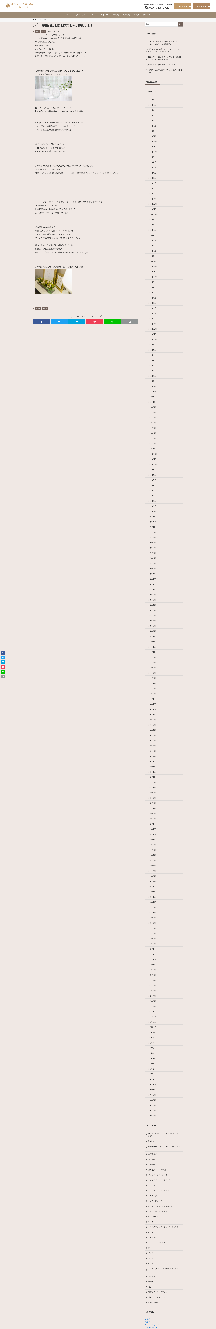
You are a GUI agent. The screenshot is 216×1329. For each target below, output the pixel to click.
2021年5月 (152, 428)
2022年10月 (152, 339)
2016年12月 (152, 704)
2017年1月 (152, 699)
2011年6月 (152, 1048)
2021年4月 (152, 433)
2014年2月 (152, 881)
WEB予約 (201, 6)
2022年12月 (152, 329)
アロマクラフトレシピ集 (157, 1175)
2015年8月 (152, 787)
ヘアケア (151, 1258)
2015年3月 (152, 813)
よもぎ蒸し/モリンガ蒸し (158, 1169)
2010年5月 (152, 1115)
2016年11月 (152, 709)
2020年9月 (152, 469)
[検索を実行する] (180, 24)
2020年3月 (152, 501)
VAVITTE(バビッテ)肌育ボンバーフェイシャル (164, 1147)
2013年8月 (152, 912)
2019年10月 (152, 527)
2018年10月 (152, 589)
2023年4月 (152, 308)
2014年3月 (152, 876)
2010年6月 (152, 1110)
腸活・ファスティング (157, 1297)
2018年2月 (152, 631)
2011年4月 (152, 1058)
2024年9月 (152, 219)
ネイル (150, 1222)
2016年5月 (152, 740)
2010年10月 (152, 1089)
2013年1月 (152, 949)
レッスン (151, 1276)
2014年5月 (152, 865)
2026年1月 (152, 136)
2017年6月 (152, 673)
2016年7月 (152, 730)
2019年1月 (152, 573)
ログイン (148, 1319)
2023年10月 (152, 276)
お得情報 (151, 1159)
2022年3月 (152, 376)
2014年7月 (152, 855)
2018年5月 (152, 615)
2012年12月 (152, 954)
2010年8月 (152, 1100)
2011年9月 (152, 1032)
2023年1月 (152, 323)
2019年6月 (152, 547)
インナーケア (153, 1195)
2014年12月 (152, 829)
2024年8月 (152, 224)
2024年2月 (152, 256)
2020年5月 (152, 490)
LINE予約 (182, 6)
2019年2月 (152, 568)
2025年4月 (152, 183)
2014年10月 (152, 839)
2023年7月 (152, 292)
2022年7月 (152, 355)
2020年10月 (152, 464)
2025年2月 (152, 193)
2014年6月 (152, 860)
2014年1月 (152, 886)
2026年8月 (152, 99)
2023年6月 (152, 297)
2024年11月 (152, 209)
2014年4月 (152, 871)
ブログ (38, 31)
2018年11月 (152, 584)
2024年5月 (152, 240)
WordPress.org (151, 1327)
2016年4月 (152, 745)
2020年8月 (152, 475)
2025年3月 (152, 188)
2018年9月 (152, 594)
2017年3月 (152, 688)
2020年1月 (152, 511)
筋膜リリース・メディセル (158, 1292)
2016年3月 (152, 751)
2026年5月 (152, 115)
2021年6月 (152, 422)
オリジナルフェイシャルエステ (160, 1206)
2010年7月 (152, 1105)
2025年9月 (152, 157)
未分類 (150, 1281)
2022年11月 (152, 334)
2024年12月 (152, 204)
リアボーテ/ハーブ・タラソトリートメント (164, 1269)
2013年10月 (152, 902)
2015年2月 (152, 818)
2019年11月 (152, 521)
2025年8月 (152, 162)
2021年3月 (152, 438)
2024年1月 (152, 261)
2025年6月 (152, 172)
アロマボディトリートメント (159, 1180)
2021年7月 (152, 417)
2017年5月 (152, 678)
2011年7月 (152, 1043)
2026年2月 (152, 131)
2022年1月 (152, 386)
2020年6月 (152, 485)
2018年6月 (152, 610)
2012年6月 (152, 985)
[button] (41, 321)
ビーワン (151, 1232)
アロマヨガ (152, 1185)
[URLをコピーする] (129, 321)
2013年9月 (152, 907)
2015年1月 (152, 824)
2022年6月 (152, 360)
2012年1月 (152, 1011)
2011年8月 (152, 1037)
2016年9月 (152, 719)
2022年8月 (152, 350)
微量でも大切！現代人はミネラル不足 (161, 64)
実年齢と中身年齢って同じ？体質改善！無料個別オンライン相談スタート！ (163, 58)
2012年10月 (152, 964)
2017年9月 (152, 657)
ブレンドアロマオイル (156, 1242)
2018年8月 (152, 600)
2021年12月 (152, 391)
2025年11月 (152, 146)
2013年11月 (152, 897)
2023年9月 (152, 282)
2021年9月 (152, 407)
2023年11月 (152, 271)
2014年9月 (152, 844)
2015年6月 (152, 798)
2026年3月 (152, 125)
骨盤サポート (153, 1302)
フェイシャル (153, 1237)
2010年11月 (152, 1084)
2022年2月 (152, 381)
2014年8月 (152, 850)
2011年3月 (152, 1063)
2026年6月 (152, 110)
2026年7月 (152, 105)
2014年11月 (152, 834)
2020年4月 (152, 495)
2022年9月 (152, 344)
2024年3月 (152, 250)
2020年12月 (152, 454)
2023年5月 (152, 303)
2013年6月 (152, 923)
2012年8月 (152, 975)
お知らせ (151, 1164)
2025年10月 (152, 151)
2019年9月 (152, 532)
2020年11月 (152, 459)
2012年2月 (152, 1006)
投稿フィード (150, 1322)
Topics (151, 1141)
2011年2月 (152, 1069)
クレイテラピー (154, 1216)
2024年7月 (152, 230)
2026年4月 (152, 120)
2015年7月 (152, 792)
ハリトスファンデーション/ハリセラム (163, 1227)
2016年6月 (152, 735)
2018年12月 (152, 579)
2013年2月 (152, 943)
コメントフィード (152, 1324)
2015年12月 (152, 766)
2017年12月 (152, 641)
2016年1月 (152, 761)
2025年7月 (152, 167)
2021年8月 (152, 412)
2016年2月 (152, 756)
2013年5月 (152, 928)
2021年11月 (152, 396)
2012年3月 (152, 1001)
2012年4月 (152, 996)
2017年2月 (152, 693)
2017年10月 (152, 652)
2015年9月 (152, 782)
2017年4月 (152, 683)
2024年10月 (152, 214)
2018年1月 (152, 636)
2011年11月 (152, 1022)
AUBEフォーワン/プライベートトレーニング (164, 1134)
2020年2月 (152, 506)
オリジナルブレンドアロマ (158, 1211)
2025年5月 (152, 178)
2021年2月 (152, 443)
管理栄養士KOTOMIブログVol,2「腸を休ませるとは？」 (164, 71)
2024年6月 (152, 235)
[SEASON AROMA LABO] (19, 5)
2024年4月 (152, 245)
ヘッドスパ (152, 1263)
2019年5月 (152, 553)
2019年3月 (152, 563)
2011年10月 (152, 1027)
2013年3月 (152, 938)
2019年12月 (152, 516)
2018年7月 (152, 605)
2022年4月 (152, 370)
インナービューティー (157, 1201)
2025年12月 (152, 141)
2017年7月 (152, 667)
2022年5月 (152, 365)
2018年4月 (152, 620)
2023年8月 (152, 287)
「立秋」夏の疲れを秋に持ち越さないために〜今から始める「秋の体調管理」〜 (162, 42)
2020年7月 (152, 480)
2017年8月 (152, 662)
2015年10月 (152, 777)
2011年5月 (152, 1053)
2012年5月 (152, 990)
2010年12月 (152, 1079)
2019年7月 (152, 542)
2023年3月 (152, 313)
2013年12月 (152, 891)
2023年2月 (152, 318)
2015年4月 (152, 808)
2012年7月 (152, 980)
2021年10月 (152, 402)
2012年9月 (152, 969)
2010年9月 (152, 1095)
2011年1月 (151, 1074)
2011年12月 (152, 1016)
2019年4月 (152, 558)
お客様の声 (152, 1154)
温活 (150, 1287)
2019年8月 (152, 537)
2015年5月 (152, 803)
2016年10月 (152, 714)
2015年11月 (152, 772)
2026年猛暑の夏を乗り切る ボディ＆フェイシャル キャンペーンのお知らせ (164, 50)
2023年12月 (152, 266)
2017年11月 (152, 647)
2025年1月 (152, 198)
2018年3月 (152, 626)
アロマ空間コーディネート (158, 1190)
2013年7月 (152, 917)
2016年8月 (152, 725)
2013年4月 (152, 933)
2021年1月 (152, 448)
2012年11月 (152, 959)
